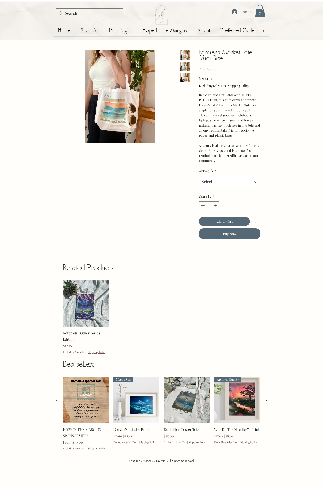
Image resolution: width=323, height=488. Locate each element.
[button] (260, 11)
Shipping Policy (238, 86)
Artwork (207, 171)
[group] (161, 317)
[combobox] (229, 181)
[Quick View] (86, 303)
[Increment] (216, 206)
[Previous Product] (56, 399)
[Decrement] (202, 206)
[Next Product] (266, 399)
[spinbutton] (209, 206)
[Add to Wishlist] (256, 221)
